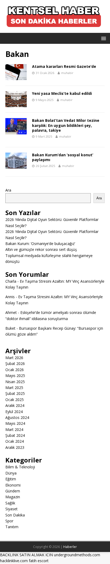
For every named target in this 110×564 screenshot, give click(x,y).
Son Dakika (15, 515)
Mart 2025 (14, 387)
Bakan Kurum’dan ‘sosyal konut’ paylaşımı (62, 157)
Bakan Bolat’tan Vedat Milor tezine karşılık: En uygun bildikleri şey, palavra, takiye (65, 125)
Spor (9, 520)
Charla (10, 281)
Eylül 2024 (14, 411)
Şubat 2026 (15, 363)
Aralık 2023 (14, 447)
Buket (10, 328)
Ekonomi (13, 485)
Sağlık (10, 502)
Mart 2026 (14, 357)
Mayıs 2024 (15, 423)
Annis (10, 296)
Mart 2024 (14, 429)
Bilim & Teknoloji (20, 466)
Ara (8, 190)
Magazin (12, 496)
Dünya (11, 473)
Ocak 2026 (14, 369)
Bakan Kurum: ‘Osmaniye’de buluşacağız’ (40, 243)
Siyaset (11, 508)
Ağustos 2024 (17, 417)
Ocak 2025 (14, 399)
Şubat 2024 (15, 435)
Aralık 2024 (14, 405)
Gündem (12, 490)
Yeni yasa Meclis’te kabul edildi (62, 93)
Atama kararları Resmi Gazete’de (64, 66)
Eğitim (10, 478)
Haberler (70, 546)
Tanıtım (11, 526)
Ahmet (11, 312)
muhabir (67, 73)
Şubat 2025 (15, 393)
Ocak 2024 (14, 441)
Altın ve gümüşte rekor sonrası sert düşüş (41, 249)
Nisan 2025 (15, 381)
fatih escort (39, 560)
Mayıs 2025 (15, 375)
